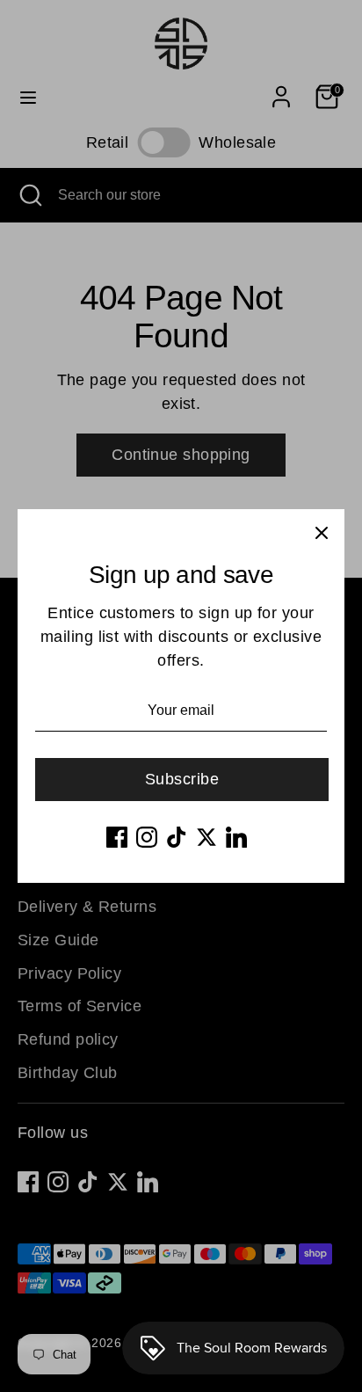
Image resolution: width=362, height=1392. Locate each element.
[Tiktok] (176, 837)
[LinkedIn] (236, 837)
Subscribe (182, 779)
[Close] (321, 532)
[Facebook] (116, 837)
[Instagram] (146, 837)
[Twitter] (206, 837)
